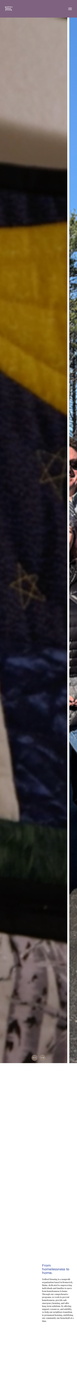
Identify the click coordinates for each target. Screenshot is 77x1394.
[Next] (43, 1058)
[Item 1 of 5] (38, 540)
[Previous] (34, 1058)
